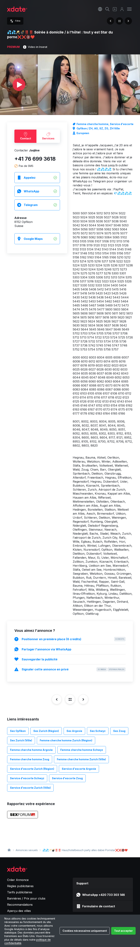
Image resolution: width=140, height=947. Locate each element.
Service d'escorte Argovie (79, 768)
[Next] (134, 85)
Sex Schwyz (98, 730)
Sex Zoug (119, 730)
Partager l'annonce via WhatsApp (46, 649)
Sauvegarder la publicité (39, 659)
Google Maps (33, 239)
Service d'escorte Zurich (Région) (32, 768)
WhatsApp (31, 191)
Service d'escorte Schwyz (27, 778)
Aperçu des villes (19, 911)
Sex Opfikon (18, 730)
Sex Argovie (74, 730)
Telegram (31, 205)
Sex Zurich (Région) (46, 730)
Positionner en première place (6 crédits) (73, 639)
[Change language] (100, 9)
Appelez (30, 177)
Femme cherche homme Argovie (31, 749)
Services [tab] (48, 138)
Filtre (17, 20)
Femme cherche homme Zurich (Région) (66, 740)
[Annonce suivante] (128, 21)
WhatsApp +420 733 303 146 (103, 895)
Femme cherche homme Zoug (29, 759)
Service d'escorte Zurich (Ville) (30, 787)
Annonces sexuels (27, 850)
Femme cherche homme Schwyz (81, 749)
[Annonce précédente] (110, 21)
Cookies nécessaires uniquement (85, 930)
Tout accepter (123, 930)
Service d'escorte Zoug (67, 778)
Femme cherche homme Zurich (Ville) (81, 759)
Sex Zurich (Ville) (21, 740)
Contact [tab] (25, 138)
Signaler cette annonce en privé (73, 669)
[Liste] (119, 21)
